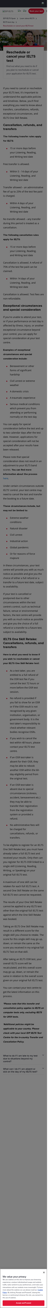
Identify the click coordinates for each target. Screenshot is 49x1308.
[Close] (44, 1272)
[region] (23, 1288)
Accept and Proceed (23, 1303)
